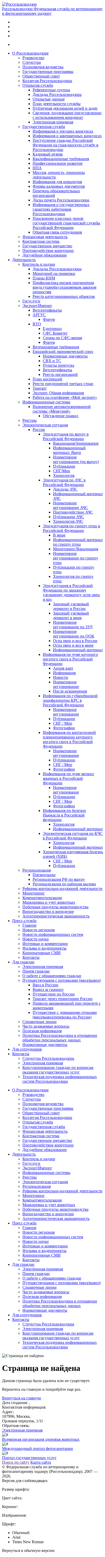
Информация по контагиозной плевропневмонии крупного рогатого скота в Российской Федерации (69, 739)
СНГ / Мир (62, 723)
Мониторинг (33, 893)
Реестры (29, 420)
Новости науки (35, 939)
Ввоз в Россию (45, 985)
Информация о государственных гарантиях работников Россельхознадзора (61, 209)
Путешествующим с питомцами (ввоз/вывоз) (61, 980)
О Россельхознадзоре (30, 53)
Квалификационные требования (61, 159)
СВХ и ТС (52, 361)
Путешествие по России (54, 994)
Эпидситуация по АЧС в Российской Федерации (64, 482)
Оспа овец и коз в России (75, 641)
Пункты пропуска (58, 365)
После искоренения (70, 691)
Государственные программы (47, 71)
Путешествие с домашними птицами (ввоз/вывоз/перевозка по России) (65, 1014)
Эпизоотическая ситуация (45, 425)
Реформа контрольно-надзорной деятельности (62, 888)
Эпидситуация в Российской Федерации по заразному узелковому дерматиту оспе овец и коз (71, 592)
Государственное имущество (47, 246)
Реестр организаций (60, 374)
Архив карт (63, 668)
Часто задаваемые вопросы (45, 1026)
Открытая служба (37, 85)
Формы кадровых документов (59, 186)
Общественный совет (41, 76)
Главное (29, 925)
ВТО (37, 324)
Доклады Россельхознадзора (57, 94)
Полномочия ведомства (42, 67)
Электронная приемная (53, 122)
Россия (39, 429)
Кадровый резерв (48, 154)
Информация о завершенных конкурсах (67, 136)
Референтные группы (51, 90)
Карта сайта (40, 1462)
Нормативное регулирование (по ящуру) (76, 459)
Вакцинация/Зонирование (76, 443)
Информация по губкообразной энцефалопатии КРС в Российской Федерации (70, 700)
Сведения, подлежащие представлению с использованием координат (67, 115)
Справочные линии (39, 1021)
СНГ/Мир (61, 471)
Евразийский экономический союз (63, 351)
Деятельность (24, 260)
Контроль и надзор (38, 264)
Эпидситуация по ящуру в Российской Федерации (66, 436)
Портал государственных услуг (29, 1458)
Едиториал (52, 328)
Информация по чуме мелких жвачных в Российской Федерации (68, 778)
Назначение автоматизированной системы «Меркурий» (62, 408)
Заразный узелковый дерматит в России (71, 606)
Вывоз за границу (48, 989)
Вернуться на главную (21, 1398)
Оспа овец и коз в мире (73, 645)
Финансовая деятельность (45, 237)
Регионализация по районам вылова (64, 884)
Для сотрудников (27, 1049)
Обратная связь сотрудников (57, 232)
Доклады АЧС (65, 489)
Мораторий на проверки (54, 273)
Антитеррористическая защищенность (55, 916)
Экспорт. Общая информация (58, 393)
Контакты (31, 957)
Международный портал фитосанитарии (37, 1448)
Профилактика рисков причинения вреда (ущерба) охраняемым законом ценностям (64, 287)
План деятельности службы (57, 103)
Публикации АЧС (68, 517)
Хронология (63, 475)
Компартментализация (42, 898)
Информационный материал (78, 650)
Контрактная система (40, 241)
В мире (59, 535)
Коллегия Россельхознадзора (47, 81)
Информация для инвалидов (57, 182)
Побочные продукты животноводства (55, 907)
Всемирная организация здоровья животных (41, 1439)
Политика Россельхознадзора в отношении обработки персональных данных (59, 1037)
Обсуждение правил (60, 416)
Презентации (44, 875)
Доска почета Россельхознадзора (61, 200)
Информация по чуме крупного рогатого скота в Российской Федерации (70, 659)
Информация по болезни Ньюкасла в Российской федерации (64, 815)
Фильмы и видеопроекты (44, 948)
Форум (49, 319)
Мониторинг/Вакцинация (75, 549)
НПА (37, 168)
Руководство (33, 58)
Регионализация (36, 870)
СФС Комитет (55, 333)
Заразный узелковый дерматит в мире (71, 615)
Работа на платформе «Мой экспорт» (65, 397)
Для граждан (23, 962)
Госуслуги (31, 301)
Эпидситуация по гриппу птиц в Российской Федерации (71, 528)
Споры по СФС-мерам (62, 338)
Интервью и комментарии (45, 943)
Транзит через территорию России (63, 999)
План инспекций (47, 379)
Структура (31, 62)
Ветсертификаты (47, 310)
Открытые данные (49, 99)
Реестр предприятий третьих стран (63, 383)
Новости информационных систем (52, 934)
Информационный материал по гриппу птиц (78, 542)
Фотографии (64, 728)
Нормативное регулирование (66, 684)
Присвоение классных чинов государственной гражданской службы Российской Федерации (66, 223)
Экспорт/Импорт (37, 305)
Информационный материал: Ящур (69, 450)
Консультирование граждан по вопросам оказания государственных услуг (57, 1069)
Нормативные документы (65, 356)
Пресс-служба (24, 920)
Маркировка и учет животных (48, 902)
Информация (64, 673)
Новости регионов (38, 930)
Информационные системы (46, 402)
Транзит (40, 388)
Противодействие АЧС (73, 512)
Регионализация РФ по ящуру (59, 879)
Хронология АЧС (68, 521)
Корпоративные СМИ (41, 953)
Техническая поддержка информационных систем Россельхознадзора (59, 1079)
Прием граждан (36, 971)
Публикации (64, 466)
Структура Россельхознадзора (48, 1058)
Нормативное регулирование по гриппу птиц (75, 558)
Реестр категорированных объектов (64, 296)
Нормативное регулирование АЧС (70, 505)
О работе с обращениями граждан (51, 976)
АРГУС (39, 315)
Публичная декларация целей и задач (65, 108)
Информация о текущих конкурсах (63, 131)
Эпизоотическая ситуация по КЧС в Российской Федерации (73, 835)
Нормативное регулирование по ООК (73, 633)
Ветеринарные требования (56, 347)
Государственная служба (43, 126)
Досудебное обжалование (44, 255)
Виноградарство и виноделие (48, 911)
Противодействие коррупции (48, 250)
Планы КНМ (44, 278)
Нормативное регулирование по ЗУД (73, 624)
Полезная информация (42, 1031)
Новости (60, 677)
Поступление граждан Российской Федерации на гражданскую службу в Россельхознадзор (65, 145)
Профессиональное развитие (58, 163)
